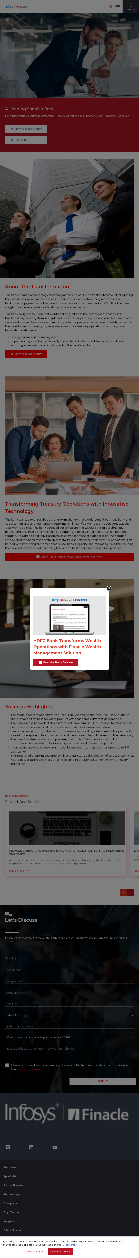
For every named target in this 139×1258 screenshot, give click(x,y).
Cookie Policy (70, 1244)
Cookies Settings (33, 1251)
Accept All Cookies (60, 1251)
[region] (69, 1247)
